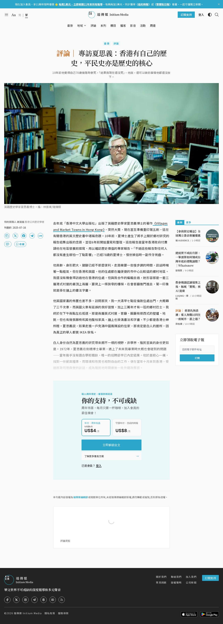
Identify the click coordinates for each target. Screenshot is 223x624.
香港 (106, 43)
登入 (99, 465)
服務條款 (63, 613)
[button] (80, 25)
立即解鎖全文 (111, 445)
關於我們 (161, 576)
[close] (219, 4)
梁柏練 (178, 323)
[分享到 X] (15, 236)
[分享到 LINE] (40, 236)
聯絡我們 (176, 576)
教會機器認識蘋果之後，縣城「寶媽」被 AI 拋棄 (188, 286)
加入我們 (191, 576)
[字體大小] (13, 15)
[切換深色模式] (208, 15)
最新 (180, 222)
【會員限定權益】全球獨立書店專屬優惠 (188, 233)
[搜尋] (215, 15)
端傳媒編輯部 (80, 497)
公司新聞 (191, 582)
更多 (188, 222)
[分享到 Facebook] (23, 236)
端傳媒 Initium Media (28, 613)
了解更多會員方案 (94, 456)
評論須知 (65, 541)
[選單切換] (85, 25)
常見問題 (161, 582)
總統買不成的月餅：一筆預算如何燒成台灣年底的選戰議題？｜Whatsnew (188, 259)
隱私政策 (49, 613)
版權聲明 (176, 582)
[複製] (7, 236)
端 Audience (182, 240)
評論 (116, 43)
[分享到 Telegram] (32, 236)
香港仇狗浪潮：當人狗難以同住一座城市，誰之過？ (188, 315)
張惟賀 (178, 270)
